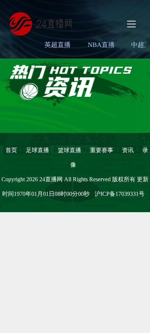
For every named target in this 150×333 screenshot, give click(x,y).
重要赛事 (101, 150)
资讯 (128, 150)
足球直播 (37, 150)
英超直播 (57, 44)
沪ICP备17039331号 (120, 194)
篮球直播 (69, 150)
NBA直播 (101, 44)
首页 (11, 150)
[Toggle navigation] (131, 24)
